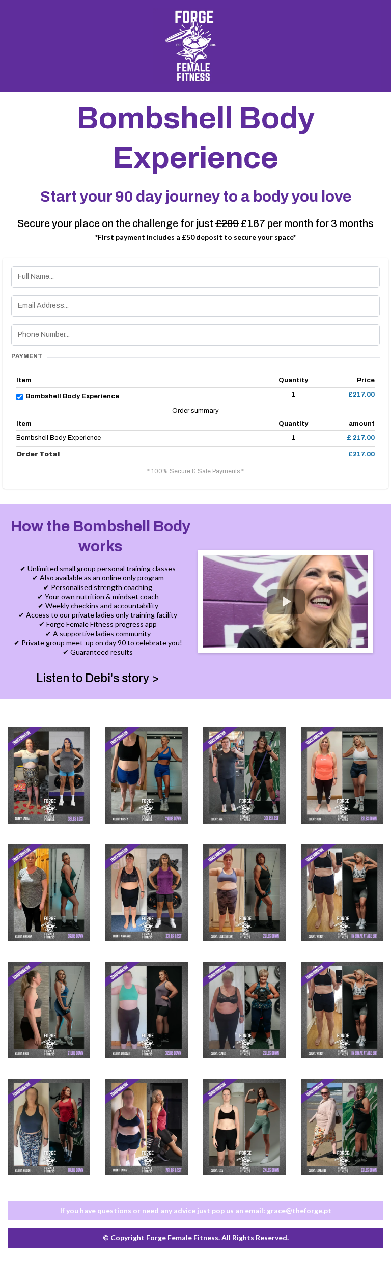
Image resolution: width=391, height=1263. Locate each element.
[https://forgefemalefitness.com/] (191, 46)
